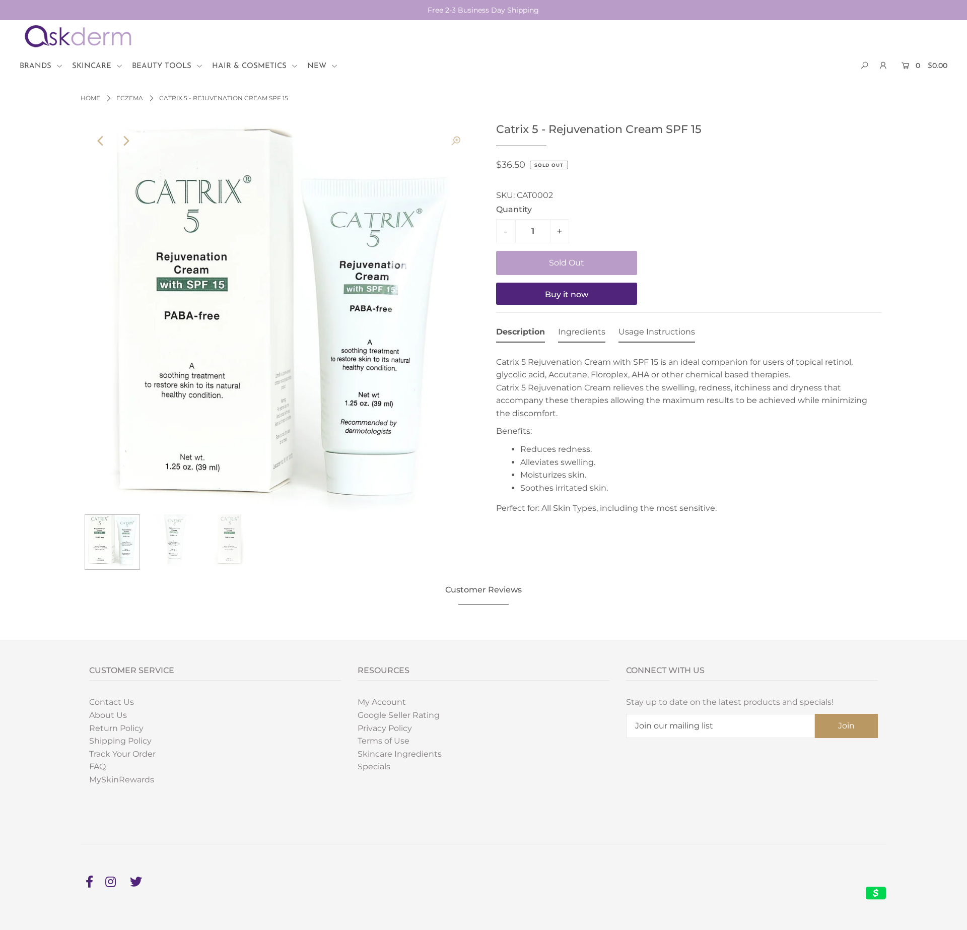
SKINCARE (93, 66)
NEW (318, 66)
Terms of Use (383, 741)
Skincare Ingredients (400, 754)
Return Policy (116, 728)
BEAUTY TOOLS (163, 66)
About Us (108, 715)
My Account (382, 702)
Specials (374, 766)
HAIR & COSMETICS (250, 66)
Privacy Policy (385, 728)
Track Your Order (122, 754)
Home (90, 98)
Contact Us (111, 702)
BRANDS (37, 66)
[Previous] (101, 141)
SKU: (505, 195)
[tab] (520, 334)
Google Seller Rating (399, 715)
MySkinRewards (121, 779)
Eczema (129, 98)
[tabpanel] (688, 432)
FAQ (97, 766)
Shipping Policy (120, 741)
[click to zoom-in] (456, 141)
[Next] (125, 141)
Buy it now (566, 294)
